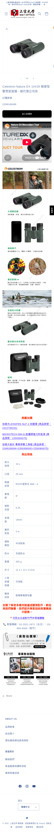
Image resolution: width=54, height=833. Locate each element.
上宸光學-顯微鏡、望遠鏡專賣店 (23, 823)
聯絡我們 (10, 759)
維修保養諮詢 (12, 773)
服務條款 (29, 827)
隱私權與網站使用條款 (16, 740)
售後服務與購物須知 (15, 766)
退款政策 (19, 827)
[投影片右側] (33, 79)
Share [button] (9, 696)
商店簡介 (10, 733)
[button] (6, 13)
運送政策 (40, 827)
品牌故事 (10, 727)
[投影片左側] (21, 79)
